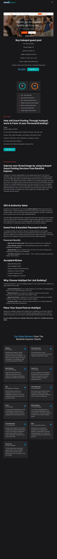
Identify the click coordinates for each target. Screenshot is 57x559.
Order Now (32, 69)
